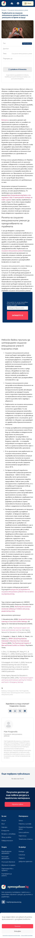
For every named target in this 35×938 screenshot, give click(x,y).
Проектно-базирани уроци (26, 828)
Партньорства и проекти (7, 869)
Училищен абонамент (5, 857)
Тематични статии (26, 839)
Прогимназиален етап (17, 693)
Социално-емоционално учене (18, 10)
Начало (3, 10)
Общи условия (6, 837)
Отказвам (17, 931)
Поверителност (7, 841)
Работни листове (25, 824)
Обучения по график (8, 865)
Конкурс (21, 851)
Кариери (4, 827)
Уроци (21, 820)
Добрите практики (25, 861)
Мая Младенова (23, 691)
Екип (3, 824)
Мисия (3, 820)
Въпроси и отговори (8, 834)
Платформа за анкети (6, 875)
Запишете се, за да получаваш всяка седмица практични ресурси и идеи (17, 303)
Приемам (17, 926)
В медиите (5, 831)
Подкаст (22, 858)
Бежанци (4, 691)
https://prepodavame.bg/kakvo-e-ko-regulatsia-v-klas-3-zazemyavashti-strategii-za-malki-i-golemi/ (17, 197)
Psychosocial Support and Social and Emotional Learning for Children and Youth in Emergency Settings (17, 680)
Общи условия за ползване (26, 935)
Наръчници (22, 836)
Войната (4, 120)
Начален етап (5, 693)
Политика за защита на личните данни (11, 935)
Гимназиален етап (13, 691)
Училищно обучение (8, 862)
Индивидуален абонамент (6, 852)
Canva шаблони (24, 832)
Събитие (22, 855)
